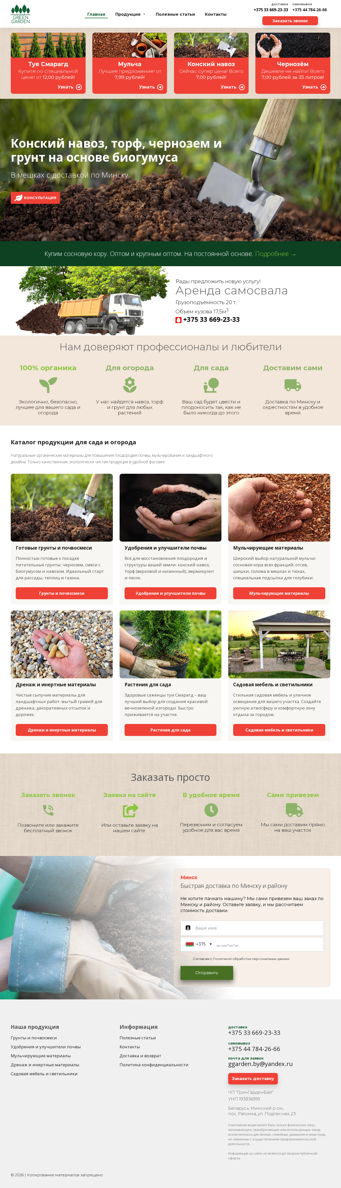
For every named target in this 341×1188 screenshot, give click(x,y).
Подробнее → (276, 253)
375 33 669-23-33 (213, 319)
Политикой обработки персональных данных (251, 959)
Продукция (128, 14)
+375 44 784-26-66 (309, 9)
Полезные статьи (175, 14)
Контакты (216, 14)
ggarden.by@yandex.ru (260, 1064)
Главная (96, 14)
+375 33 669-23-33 (271, 9)
